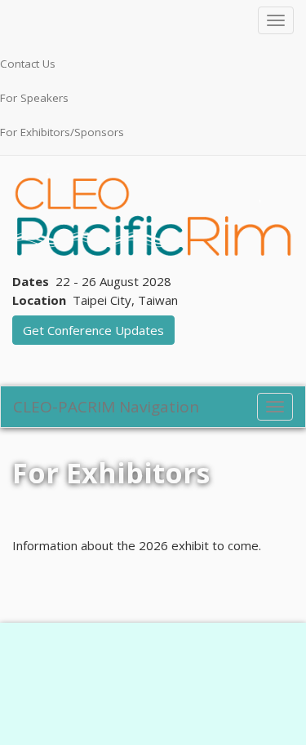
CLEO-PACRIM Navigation (106, 406)
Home (30, 437)
